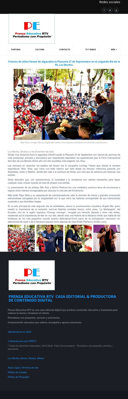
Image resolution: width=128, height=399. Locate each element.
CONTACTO (64, 49)
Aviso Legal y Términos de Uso (23, 367)
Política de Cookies (17, 372)
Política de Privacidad (19, 376)
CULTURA (39, 49)
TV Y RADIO (90, 49)
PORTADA (15, 49)
